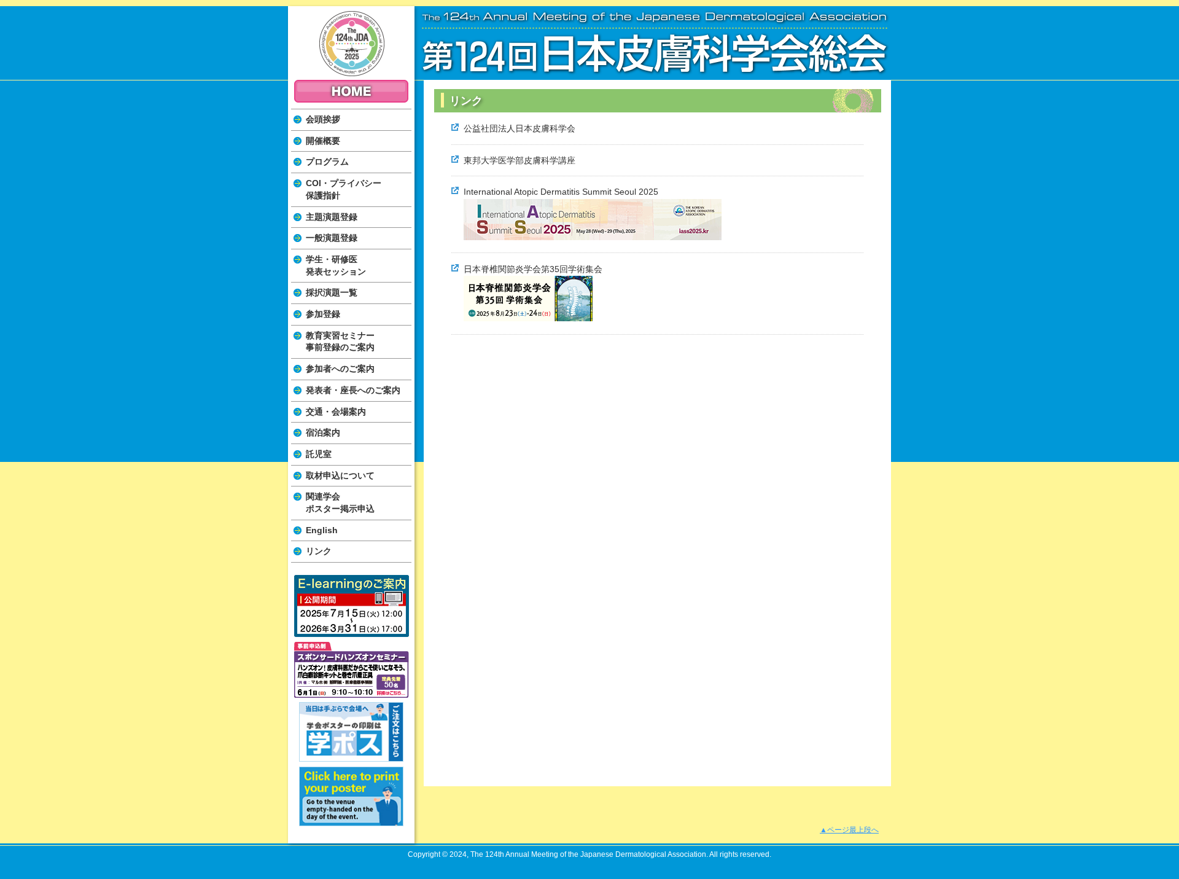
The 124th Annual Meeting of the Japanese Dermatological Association (351, 43)
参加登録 (323, 314)
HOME (351, 91)
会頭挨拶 (323, 119)
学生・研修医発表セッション (336, 265)
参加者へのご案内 (340, 368)
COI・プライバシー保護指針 (343, 189)
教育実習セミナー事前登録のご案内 (340, 341)
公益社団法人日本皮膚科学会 (519, 128)
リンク (319, 551)
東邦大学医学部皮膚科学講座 (519, 160)
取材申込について (340, 475)
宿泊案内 (323, 432)
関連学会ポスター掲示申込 (340, 502)
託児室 (319, 454)
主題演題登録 (331, 217)
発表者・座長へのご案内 (353, 390)
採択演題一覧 (331, 292)
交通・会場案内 (336, 411)
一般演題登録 (331, 238)
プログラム (327, 161)
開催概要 (323, 141)
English (322, 530)
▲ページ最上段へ (849, 830)
